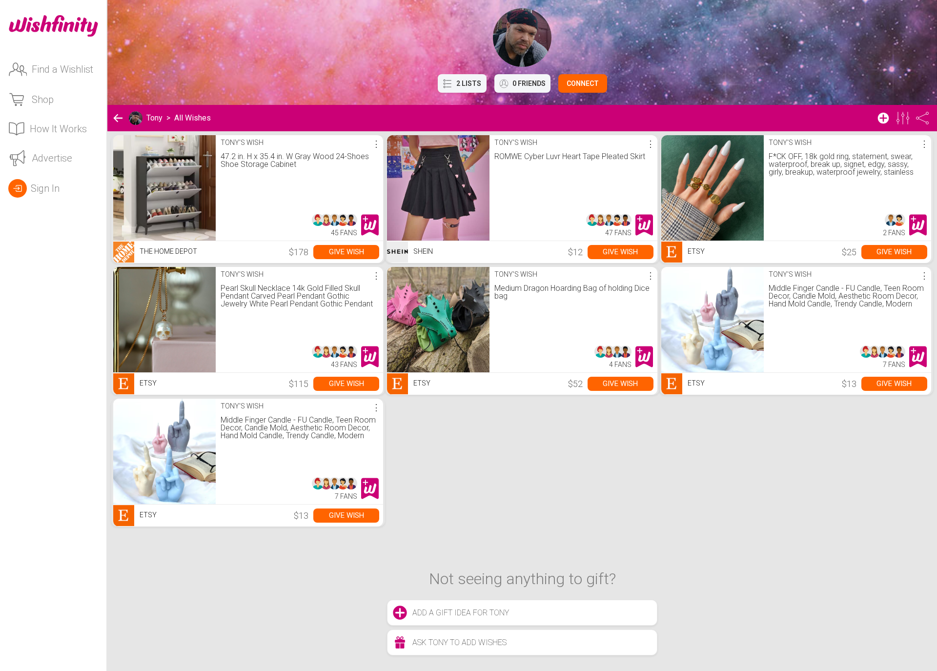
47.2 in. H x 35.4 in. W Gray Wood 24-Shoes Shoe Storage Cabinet (295, 160)
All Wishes (192, 117)
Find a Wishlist (62, 69)
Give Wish (346, 251)
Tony (154, 117)
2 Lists (468, 83)
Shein (422, 251)
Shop (43, 99)
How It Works (58, 129)
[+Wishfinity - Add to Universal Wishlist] (370, 225)
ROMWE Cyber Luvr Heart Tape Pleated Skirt (569, 156)
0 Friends (529, 83)
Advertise (52, 158)
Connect (583, 83)
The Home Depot (167, 251)
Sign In (45, 188)
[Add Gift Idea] (883, 118)
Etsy (695, 251)
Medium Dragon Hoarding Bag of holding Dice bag (572, 292)
